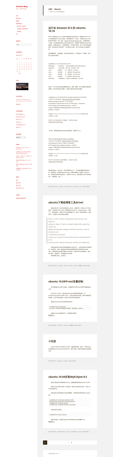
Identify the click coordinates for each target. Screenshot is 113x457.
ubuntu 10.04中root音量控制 (65, 281)
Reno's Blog (19, 164)
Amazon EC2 (69, 186)
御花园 (17, 21)
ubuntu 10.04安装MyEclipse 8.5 (67, 376)
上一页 (45, 442)
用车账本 (19, 31)
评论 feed (18, 185)
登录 (17, 180)
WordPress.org (20, 188)
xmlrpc (75, 265)
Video (17, 127)
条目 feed (18, 183)
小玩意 (52, 341)
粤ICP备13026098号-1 (21, 198)
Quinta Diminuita (20, 160)
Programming (19, 117)
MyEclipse (75, 431)
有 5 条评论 (78, 325)
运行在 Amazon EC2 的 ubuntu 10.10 (67, 29)
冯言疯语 (18, 168)
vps (81, 186)
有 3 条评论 (73, 361)
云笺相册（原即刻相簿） (23, 29)
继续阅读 (51, 315)
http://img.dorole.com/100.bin (71, 99)
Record (18, 119)
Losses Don (19, 151)
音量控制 (71, 325)
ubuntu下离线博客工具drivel (65, 202)
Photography (19, 114)
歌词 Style (18, 18)
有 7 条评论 (87, 186)
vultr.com (18, 104)
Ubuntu (18, 122)
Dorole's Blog (21, 6)
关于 (17, 34)
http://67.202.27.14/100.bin (66, 139)
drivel (66, 265)
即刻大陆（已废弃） (21, 26)
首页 (17, 15)
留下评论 (86, 431)
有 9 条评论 (87, 265)
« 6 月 (19, 73)
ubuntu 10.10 (76, 186)
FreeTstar (18, 147)
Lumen (17, 156)
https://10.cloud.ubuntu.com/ (73, 41)
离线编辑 (80, 265)
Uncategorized (19, 124)
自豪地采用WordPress (53, 453)
